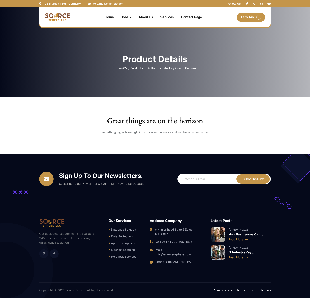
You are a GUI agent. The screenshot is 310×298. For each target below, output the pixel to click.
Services (167, 17)
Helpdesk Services (123, 256)
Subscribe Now (253, 179)
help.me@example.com (108, 3)
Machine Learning (122, 250)
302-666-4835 (182, 241)
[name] (247, 3)
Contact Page (191, 17)
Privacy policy (222, 290)
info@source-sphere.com (173, 254)
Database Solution (123, 229)
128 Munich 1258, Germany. (62, 3)
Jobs (125, 17)
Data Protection (121, 236)
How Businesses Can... (246, 234)
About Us (146, 17)
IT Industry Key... (241, 252)
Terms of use (245, 290)
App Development (123, 243)
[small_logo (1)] (57, 17)
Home (109, 17)
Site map (265, 290)
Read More (236, 239)
